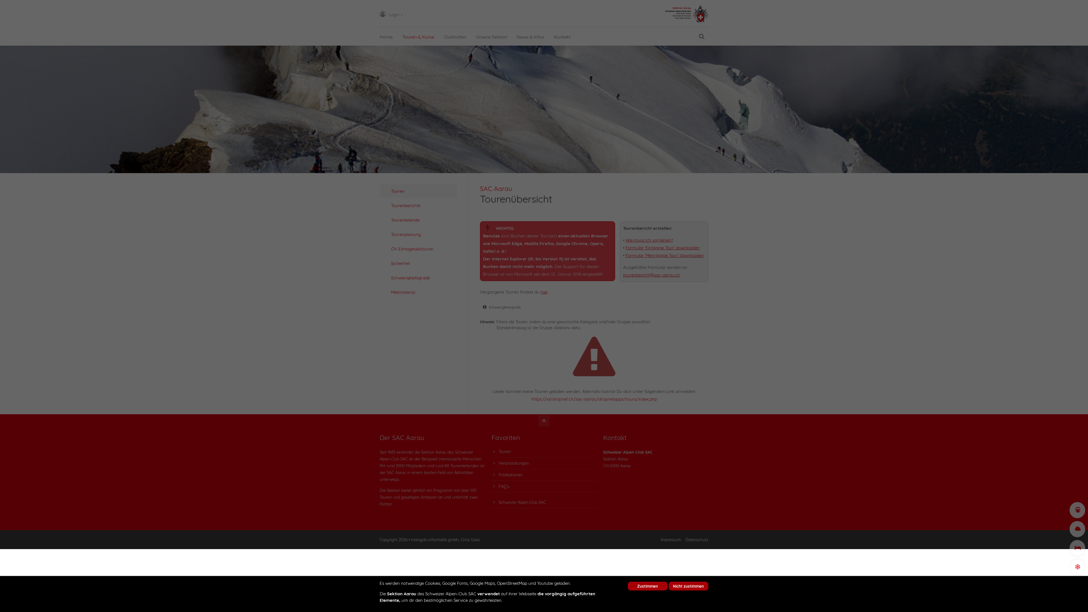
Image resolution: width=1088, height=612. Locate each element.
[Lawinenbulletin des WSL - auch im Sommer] (1077, 567)
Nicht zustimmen (688, 586)
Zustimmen (647, 586)
